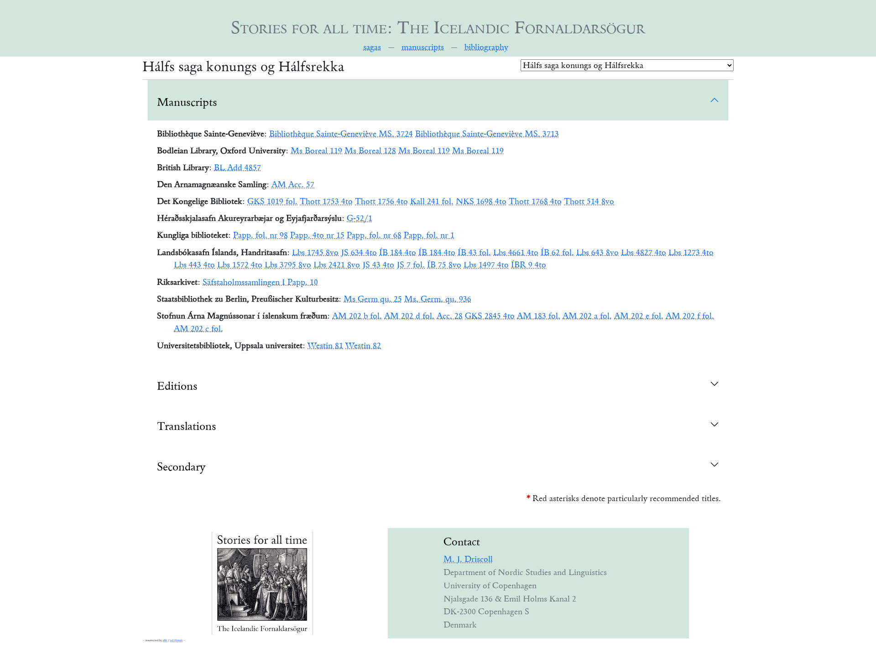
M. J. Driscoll (468, 559)
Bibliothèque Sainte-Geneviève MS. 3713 (487, 134)
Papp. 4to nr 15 (317, 235)
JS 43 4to (378, 265)
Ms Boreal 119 (316, 151)
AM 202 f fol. (690, 316)
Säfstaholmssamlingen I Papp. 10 (260, 282)
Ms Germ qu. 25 (373, 299)
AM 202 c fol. (198, 329)
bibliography (486, 47)
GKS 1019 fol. (272, 201)
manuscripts (423, 47)
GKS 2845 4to (490, 316)
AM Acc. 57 (292, 184)
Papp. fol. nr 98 (260, 235)
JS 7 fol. (410, 265)
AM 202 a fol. (587, 316)
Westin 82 (363, 345)
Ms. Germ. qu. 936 (437, 299)
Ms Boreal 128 (370, 151)
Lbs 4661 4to (515, 252)
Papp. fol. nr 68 (374, 235)
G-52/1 (359, 218)
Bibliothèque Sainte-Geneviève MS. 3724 (341, 134)
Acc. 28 (450, 316)
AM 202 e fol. (638, 316)
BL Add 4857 (237, 167)
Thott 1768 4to (535, 201)
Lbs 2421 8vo (336, 265)
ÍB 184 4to (397, 252)
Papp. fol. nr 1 (429, 235)
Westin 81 (325, 345)
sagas (372, 47)
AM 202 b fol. (357, 316)
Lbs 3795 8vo (288, 265)
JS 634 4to (359, 252)
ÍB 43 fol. (474, 252)
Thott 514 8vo (589, 201)
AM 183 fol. (538, 316)
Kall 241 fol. (432, 201)
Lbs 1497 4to (486, 265)
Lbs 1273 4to (691, 252)
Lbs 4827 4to (643, 252)
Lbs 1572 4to (239, 265)
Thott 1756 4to (381, 201)
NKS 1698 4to (481, 201)
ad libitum (176, 640)
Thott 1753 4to (326, 201)
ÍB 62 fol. (557, 252)
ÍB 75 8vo (444, 265)
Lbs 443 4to (194, 265)
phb (165, 640)
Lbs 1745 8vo (315, 252)
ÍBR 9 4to (528, 265)
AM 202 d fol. (409, 316)
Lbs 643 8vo (597, 252)
